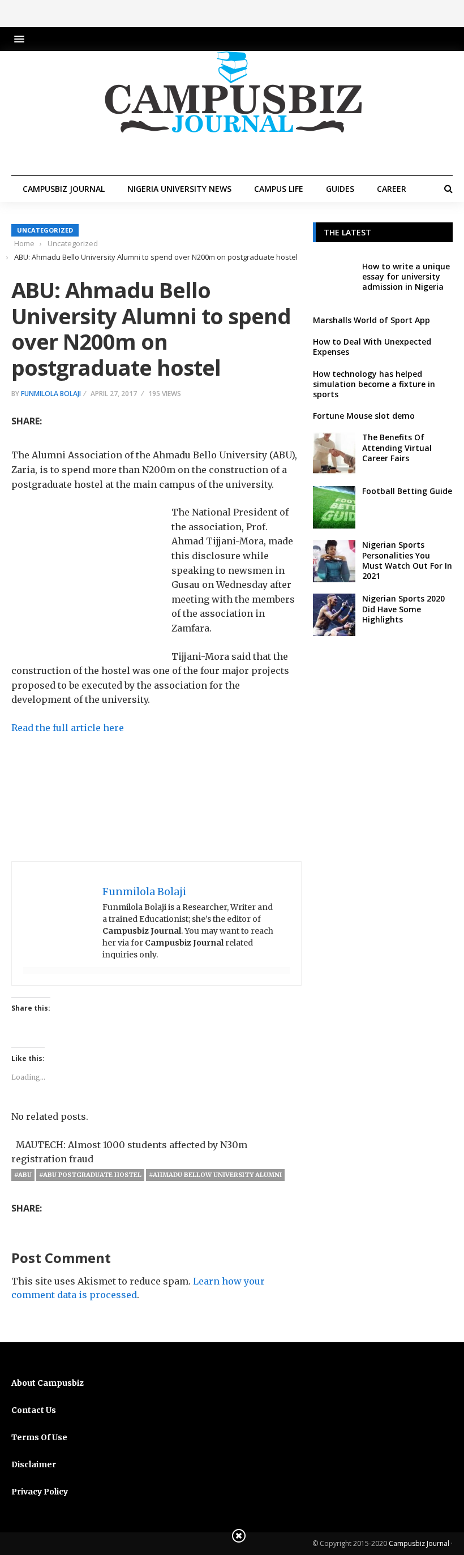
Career (391, 188)
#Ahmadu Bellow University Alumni (215, 1175)
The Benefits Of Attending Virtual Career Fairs (397, 447)
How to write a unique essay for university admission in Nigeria (406, 276)
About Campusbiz (47, 1383)
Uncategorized (45, 230)
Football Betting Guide (407, 491)
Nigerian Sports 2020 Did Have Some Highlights (403, 608)
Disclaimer (33, 1464)
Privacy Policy (39, 1492)
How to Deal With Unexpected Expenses (372, 346)
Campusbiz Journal (64, 188)
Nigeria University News (179, 188)
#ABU (23, 1175)
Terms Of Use (39, 1437)
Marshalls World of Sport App (371, 320)
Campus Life (278, 188)
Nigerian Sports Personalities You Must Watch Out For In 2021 (407, 560)
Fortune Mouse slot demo (364, 415)
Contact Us (33, 1410)
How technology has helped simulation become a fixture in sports (374, 384)
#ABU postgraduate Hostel (90, 1175)
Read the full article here (67, 727)
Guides (340, 188)
